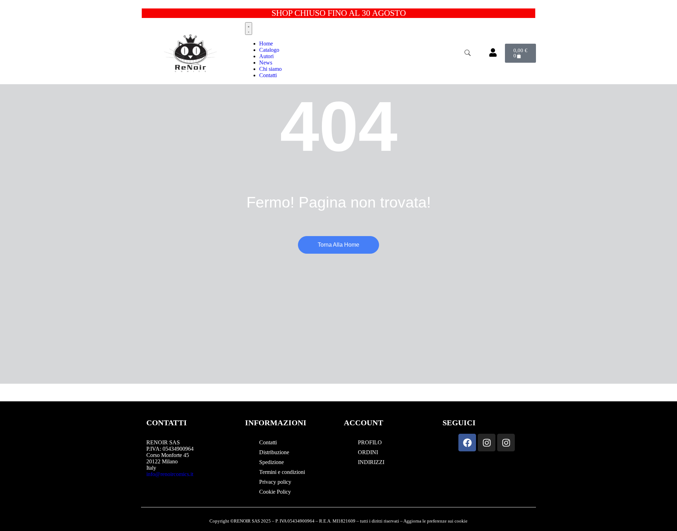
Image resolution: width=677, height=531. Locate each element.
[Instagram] (486, 442)
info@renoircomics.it (169, 474)
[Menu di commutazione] (248, 28)
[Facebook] (467, 442)
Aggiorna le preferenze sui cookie (435, 521)
